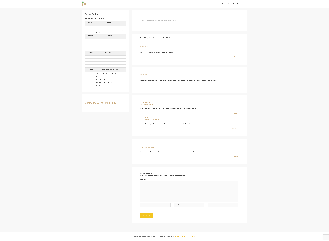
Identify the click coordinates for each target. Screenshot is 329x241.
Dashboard (241, 4)
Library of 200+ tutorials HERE (100, 102)
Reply (236, 57)
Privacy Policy (180, 236)
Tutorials (222, 4)
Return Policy (190, 236)
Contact (231, 4)
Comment (144, 180)
